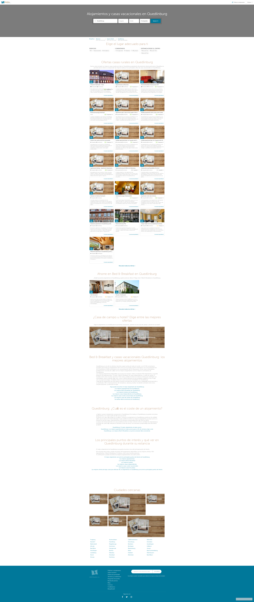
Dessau (92, 557)
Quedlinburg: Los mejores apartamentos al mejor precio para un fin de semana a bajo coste (127, 429)
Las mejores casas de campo (127, 467)
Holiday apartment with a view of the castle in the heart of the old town (159, 112)
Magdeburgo (112, 544)
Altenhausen (150, 552)
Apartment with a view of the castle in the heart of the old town (131, 112)
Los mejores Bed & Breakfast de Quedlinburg (127, 390)
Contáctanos (111, 587)
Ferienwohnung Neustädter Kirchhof (150, 168)
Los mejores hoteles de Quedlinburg (127, 392)
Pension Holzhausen (121, 295)
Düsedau (111, 552)
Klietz (129, 550)
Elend (92, 555)
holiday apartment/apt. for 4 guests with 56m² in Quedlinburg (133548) (133, 140)
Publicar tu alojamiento (114, 570)
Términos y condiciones (114, 576)
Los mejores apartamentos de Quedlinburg (127, 388)
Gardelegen (150, 544)
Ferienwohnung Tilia (121, 223)
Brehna (111, 550)
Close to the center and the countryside (100, 140)
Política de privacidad (114, 574)
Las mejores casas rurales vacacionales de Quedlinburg (127, 395)
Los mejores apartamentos (127, 459)
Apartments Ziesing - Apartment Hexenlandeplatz (102, 168)
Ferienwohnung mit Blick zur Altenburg (125, 168)
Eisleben (130, 552)
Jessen (149, 548)
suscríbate (157, 571)
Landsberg (93, 552)
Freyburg (92, 539)
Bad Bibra (93, 548)
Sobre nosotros (112, 572)
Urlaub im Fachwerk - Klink (97, 84)
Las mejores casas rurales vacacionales (127, 466)
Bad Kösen (150, 555)
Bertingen (131, 546)
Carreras (110, 585)
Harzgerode (112, 548)
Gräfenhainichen (132, 539)
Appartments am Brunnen (122, 84)
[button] (122, 597)
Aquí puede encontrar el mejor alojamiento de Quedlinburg (127, 387)
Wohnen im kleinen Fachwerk (97, 196)
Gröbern (149, 546)
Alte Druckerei (93, 295)
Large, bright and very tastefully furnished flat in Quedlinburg (156, 223)
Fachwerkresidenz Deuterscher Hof (150, 84)
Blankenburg (131, 548)
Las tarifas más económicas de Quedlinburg (127, 399)
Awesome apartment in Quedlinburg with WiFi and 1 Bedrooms (106, 223)
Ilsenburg (111, 557)
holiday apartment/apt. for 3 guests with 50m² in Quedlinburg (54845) (158, 140)
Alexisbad (111, 555)
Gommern (112, 546)
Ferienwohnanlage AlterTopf (97, 112)
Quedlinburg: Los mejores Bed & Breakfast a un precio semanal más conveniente (127, 431)
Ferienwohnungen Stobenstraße (124, 196)
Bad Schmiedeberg (152, 550)
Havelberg (112, 542)
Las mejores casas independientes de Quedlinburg (127, 394)
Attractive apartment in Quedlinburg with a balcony (103, 251)
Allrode (92, 546)
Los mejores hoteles (127, 462)
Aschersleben (113, 539)
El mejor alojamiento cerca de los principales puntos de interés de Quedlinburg (127, 457)
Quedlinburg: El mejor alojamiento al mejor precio (127, 427)
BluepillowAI (111, 589)
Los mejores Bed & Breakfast (127, 460)
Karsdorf (92, 542)
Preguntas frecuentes (114, 578)
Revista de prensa (113, 580)
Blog (109, 583)
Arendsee (149, 542)
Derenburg (131, 542)
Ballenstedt (93, 544)
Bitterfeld (149, 539)
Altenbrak (130, 555)
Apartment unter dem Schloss (148, 196)
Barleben (130, 544)
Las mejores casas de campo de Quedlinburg (127, 397)
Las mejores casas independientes (127, 464)
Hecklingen (93, 550)
